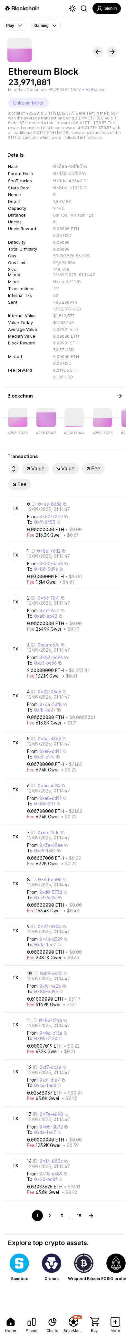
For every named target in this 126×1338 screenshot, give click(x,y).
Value (37, 468)
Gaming (41, 25)
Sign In (110, 8)
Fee (95, 468)
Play (10, 25)
